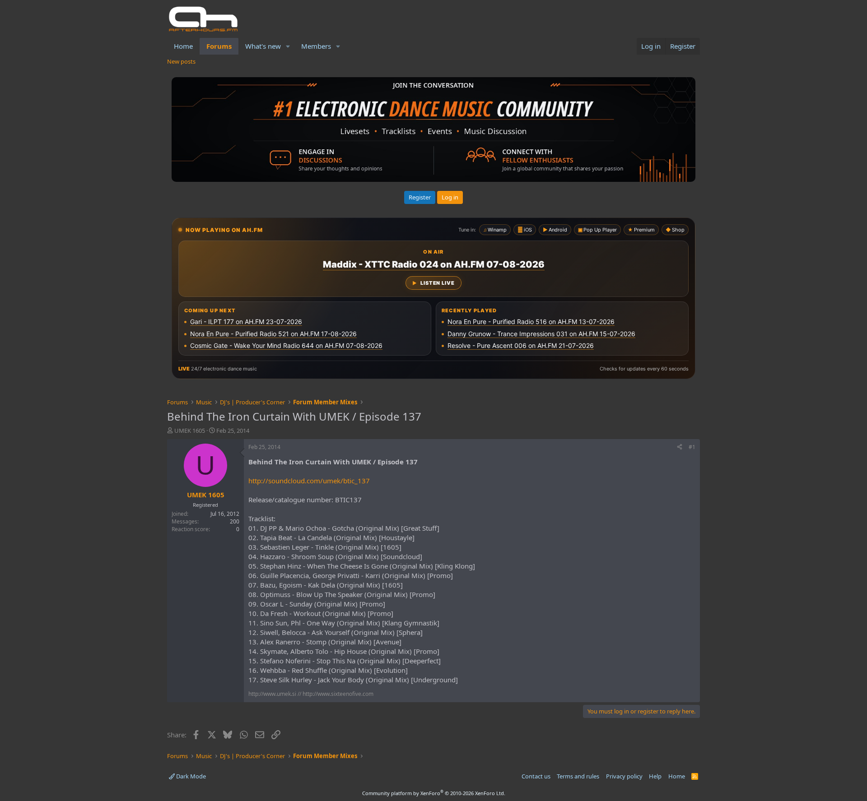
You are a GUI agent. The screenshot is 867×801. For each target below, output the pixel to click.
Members (316, 46)
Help (655, 776)
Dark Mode (190, 776)
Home (183, 46)
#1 (692, 447)
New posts (181, 61)
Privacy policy (624, 776)
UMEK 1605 (189, 430)
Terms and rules (578, 776)
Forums (219, 46)
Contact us (536, 776)
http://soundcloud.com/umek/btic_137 (309, 480)
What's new (263, 46)
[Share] (679, 447)
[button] (288, 46)
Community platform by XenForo (433, 793)
